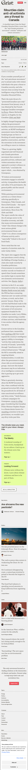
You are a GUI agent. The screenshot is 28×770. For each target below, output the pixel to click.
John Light (4, 55)
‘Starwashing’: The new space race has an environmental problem (12, 653)
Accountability (5, 700)
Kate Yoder (4, 658)
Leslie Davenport (8, 624)
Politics (3, 696)
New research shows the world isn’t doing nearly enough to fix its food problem (13, 641)
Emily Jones (4, 565)
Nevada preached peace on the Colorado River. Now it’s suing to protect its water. (13, 549)
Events (3, 736)
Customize (13, 767)
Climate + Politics (23, 62)
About (2, 713)
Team (2, 716)
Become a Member (6, 738)
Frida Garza (4, 646)
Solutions (3, 698)
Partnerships (4, 722)
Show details (20, 758)
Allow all (14, 762)
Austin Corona (7, 555)
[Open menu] (25, 2)
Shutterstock (4, 51)
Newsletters (4, 733)
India (20, 281)
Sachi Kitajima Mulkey (6, 634)
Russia (14, 281)
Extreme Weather (5, 702)
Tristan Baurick (5, 579)
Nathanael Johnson (9, 511)
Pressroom (4, 724)
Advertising (4, 740)
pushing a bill (10, 334)
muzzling (5, 412)
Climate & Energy (19, 511)
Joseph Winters (5, 593)
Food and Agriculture (6, 704)
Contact (3, 718)
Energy (3, 693)
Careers (3, 720)
